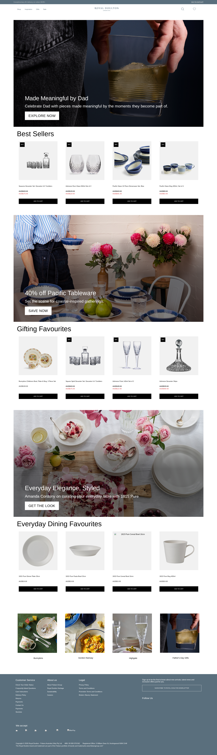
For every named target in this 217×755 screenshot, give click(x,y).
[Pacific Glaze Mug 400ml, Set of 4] (178, 168)
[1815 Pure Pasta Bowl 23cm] (85, 557)
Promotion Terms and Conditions (90, 692)
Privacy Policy (84, 685)
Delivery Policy (21, 695)
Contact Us (20, 705)
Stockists (19, 712)
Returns (18, 698)
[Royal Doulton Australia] (145, 703)
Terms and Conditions (86, 688)
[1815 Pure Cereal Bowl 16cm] (132, 557)
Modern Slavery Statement (88, 695)
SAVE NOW (38, 311)
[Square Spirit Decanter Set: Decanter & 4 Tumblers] (85, 363)
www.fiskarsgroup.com (95, 746)
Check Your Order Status (24, 685)
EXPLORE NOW (41, 116)
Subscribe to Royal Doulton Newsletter (172, 688)
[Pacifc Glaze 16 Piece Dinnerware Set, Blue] (132, 168)
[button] (19, 9)
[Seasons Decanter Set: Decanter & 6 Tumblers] (38, 168)
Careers (50, 695)
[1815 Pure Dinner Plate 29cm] (38, 557)
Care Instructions (22, 692)
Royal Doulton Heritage (55, 688)
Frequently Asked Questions (26, 688)
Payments (19, 702)
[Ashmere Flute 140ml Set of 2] (132, 363)
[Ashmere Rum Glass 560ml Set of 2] (85, 168)
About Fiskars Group (54, 685)
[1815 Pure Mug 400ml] (178, 557)
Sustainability (52, 692)
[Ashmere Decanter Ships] (178, 363)
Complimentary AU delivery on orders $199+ (29, 2)
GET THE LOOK (41, 506)
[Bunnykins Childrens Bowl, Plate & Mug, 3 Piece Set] (38, 363)
